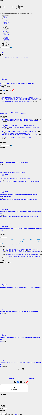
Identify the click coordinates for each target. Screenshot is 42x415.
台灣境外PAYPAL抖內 (14, 112)
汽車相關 (3, 285)
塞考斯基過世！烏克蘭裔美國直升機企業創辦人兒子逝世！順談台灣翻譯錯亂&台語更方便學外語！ (20, 98)
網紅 (37, 241)
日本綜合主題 (6, 38)
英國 (9, 244)
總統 (40, 241)
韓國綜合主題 (6, 39)
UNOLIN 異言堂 (12, 7)
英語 (11, 244)
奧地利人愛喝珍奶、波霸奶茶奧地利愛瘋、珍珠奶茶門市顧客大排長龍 (12, 172)
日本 (21, 242)
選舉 (12, 244)
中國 (12, 240)
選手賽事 (3, 80)
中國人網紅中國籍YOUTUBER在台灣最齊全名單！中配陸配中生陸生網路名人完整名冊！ (25, 256)
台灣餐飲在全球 (7, 40)
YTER (7, 239)
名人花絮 (3, 78)
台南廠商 (5, 21)
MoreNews (15, 414)
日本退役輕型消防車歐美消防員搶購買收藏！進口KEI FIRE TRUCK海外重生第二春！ (17, 101)
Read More (2, 87)
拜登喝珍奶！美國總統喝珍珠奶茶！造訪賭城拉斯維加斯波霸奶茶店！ (12, 157)
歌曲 (24, 242)
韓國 (19, 244)
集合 (14, 244)
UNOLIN (1, 85)
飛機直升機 (4, 335)
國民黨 (38, 239)
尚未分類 (3, 175)
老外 (7, 244)
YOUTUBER (2, 239)
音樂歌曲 (5, 16)
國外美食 (3, 309)
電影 (16, 244)
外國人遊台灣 (6, 34)
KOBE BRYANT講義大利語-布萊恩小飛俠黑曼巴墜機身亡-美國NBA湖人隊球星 (14, 57)
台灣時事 (3, 360)
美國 (1, 244)
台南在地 (5, 33)
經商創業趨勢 (6, 22)
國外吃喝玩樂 (6, 37)
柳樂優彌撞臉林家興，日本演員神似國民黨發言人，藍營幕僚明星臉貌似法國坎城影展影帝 (25, 251)
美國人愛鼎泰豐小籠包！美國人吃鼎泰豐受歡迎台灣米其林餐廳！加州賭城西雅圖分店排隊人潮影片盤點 (19, 216)
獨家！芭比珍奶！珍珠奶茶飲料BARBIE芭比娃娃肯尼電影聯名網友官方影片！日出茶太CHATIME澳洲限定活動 (20, 181)
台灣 (30, 240)
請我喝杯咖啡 (23, 113)
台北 (26, 239)
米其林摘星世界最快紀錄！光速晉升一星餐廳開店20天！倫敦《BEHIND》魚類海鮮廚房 (18, 97)
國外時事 (3, 160)
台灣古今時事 (4, 31)
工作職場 (5, 20)
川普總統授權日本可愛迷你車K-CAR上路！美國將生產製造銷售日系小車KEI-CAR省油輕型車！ (21, 287)
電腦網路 (5, 23)
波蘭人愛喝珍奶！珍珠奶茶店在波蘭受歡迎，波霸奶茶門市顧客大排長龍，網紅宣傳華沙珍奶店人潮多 (18, 199)
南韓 (24, 239)
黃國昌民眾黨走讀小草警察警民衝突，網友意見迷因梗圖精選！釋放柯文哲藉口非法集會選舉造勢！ (20, 99)
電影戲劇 (5, 17)
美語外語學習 (4, 79)
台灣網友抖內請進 (3, 113)
